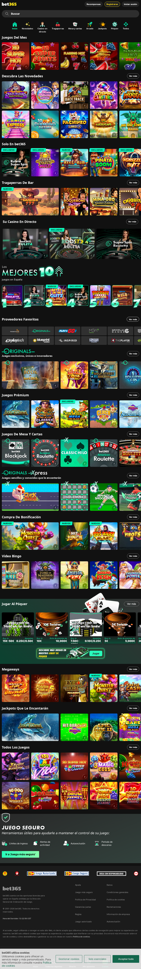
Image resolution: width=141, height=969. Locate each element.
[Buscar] (7, 13)
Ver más (133, 76)
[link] (15, 56)
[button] (26, 66)
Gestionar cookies (69, 958)
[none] (71, 271)
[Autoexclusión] (17, 873)
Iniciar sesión (130, 4)
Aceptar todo (126, 958)
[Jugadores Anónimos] (5, 873)
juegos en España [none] (12, 279)
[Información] (44, 255)
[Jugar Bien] (76, 873)
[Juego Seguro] (42, 873)
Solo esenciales (97, 958)
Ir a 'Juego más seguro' (20, 854)
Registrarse (112, 4)
